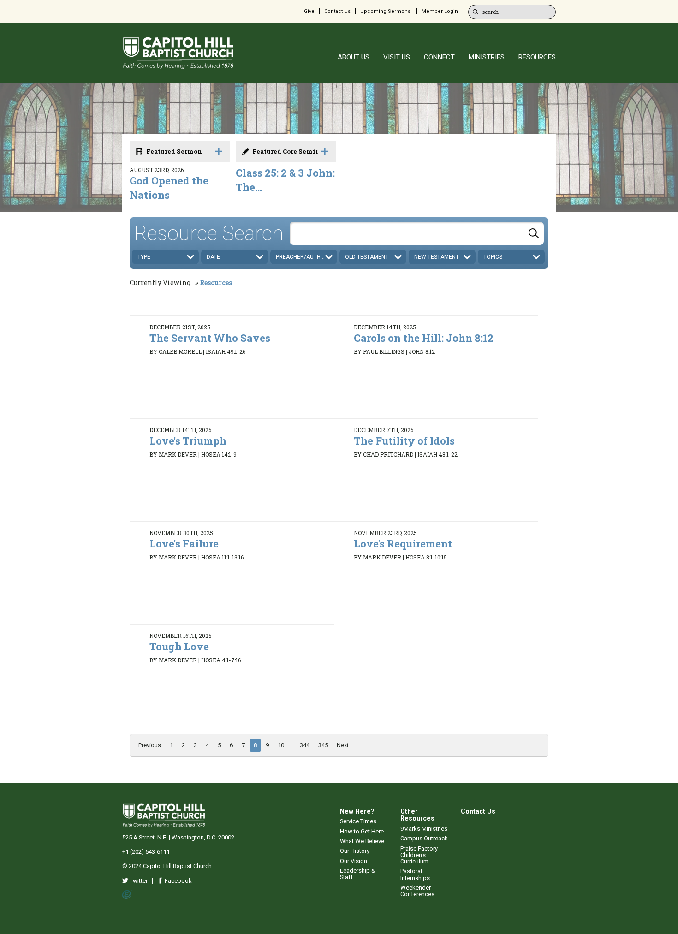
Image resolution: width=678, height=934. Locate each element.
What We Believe (362, 841)
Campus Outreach (424, 838)
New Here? (357, 811)
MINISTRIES (487, 57)
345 (323, 745)
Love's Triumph (187, 440)
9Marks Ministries (423, 828)
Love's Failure (184, 543)
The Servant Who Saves (209, 338)
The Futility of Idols (404, 440)
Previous (149, 745)
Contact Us (337, 11)
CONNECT (439, 57)
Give (309, 11)
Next (343, 745)
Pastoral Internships (415, 874)
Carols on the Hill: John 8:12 (424, 338)
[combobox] (417, 233)
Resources (216, 282)
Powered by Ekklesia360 (127, 895)
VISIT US (396, 57)
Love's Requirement (403, 543)
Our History (354, 850)
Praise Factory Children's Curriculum (419, 855)
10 (281, 745)
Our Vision (353, 860)
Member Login (440, 11)
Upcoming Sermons (385, 11)
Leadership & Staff (357, 873)
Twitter (138, 881)
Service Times (358, 821)
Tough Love (179, 646)
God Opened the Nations (169, 188)
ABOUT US (353, 57)
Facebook (177, 881)
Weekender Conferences (417, 891)
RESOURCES (537, 57)
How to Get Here (362, 831)
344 (304, 745)
